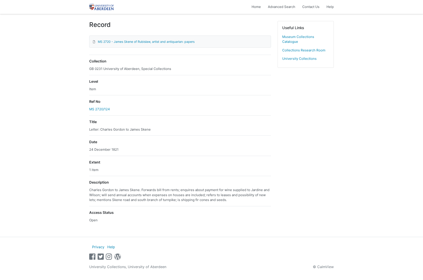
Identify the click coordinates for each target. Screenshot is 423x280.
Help (330, 7)
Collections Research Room (303, 50)
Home (256, 7)
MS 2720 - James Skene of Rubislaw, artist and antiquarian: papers (146, 41)
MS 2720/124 (99, 109)
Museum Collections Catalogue (298, 39)
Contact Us (310, 7)
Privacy (98, 247)
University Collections (299, 58)
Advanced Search (281, 7)
